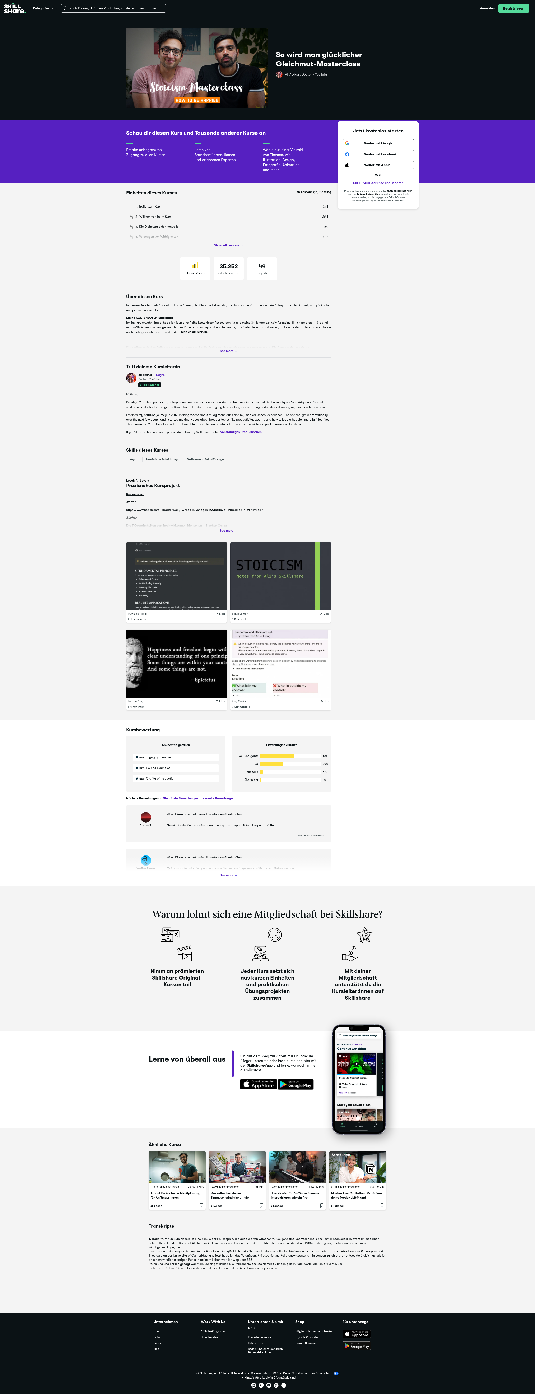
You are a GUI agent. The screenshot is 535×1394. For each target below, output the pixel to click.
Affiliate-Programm (213, 1331)
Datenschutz (259, 1373)
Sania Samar (240, 613)
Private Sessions (305, 1343)
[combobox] (113, 8)
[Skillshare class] (177, 1167)
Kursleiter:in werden (260, 1337)
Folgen (160, 374)
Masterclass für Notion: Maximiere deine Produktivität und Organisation (356, 1197)
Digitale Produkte (306, 1337)
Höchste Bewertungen (142, 798)
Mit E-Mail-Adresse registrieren (378, 183)
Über (157, 1331)
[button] (52, 7)
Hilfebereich (255, 1343)
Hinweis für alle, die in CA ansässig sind (270, 1377)
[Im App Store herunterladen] (257, 1084)
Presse (158, 1343)
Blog (156, 1348)
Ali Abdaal (151, 375)
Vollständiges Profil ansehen (241, 432)
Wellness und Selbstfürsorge (205, 459)
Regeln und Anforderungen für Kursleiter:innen (265, 1350)
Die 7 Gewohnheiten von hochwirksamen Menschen (164, 525)
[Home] (15, 8)
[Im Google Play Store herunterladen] (297, 1084)
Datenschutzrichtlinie (369, 194)
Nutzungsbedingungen (399, 191)
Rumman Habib (137, 613)
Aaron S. (146, 825)
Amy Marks (239, 701)
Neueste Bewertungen (217, 798)
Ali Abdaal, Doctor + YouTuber (307, 74)
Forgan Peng (136, 701)
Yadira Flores (145, 868)
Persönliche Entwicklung (162, 459)
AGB (275, 1373)
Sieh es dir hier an (194, 332)
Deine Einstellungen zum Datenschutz (307, 1373)
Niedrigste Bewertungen (180, 798)
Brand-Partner (210, 1337)
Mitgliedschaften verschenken (314, 1331)
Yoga (133, 459)
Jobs (157, 1337)
